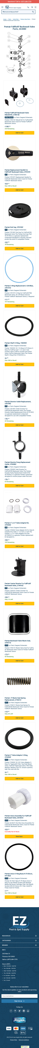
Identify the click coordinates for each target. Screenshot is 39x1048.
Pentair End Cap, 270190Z (14, 227)
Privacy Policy (13, 1040)
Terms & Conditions (24, 1040)
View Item (19, 836)
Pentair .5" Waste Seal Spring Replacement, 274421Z (15, 699)
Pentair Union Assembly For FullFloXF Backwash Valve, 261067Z (18, 817)
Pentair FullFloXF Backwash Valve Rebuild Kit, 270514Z (17, 114)
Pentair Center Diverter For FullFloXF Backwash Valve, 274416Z (18, 585)
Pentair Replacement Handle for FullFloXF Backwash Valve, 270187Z (17, 171)
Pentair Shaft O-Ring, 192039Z (16, 343)
